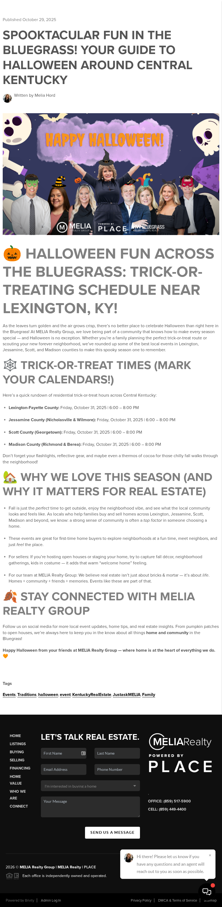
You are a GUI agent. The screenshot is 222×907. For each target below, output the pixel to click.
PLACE (90, 867)
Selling (17, 760)
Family (148, 694)
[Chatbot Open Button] (207, 892)
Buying (17, 752)
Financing (20, 768)
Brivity (29, 900)
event (65, 694)
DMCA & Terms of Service (177, 900)
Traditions (27, 694)
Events (9, 694)
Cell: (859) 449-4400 (167, 809)
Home (15, 736)
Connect (19, 806)
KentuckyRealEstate (91, 694)
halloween (48, 694)
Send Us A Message (112, 832)
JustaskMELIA (127, 694)
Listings (18, 744)
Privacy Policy (141, 900)
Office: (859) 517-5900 (169, 801)
